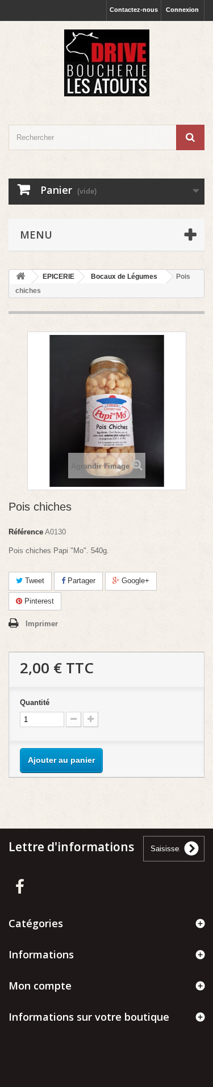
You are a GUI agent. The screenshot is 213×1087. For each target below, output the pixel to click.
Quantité (34, 702)
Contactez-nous (134, 9)
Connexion (182, 9)
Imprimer (42, 623)
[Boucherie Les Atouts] (106, 62)
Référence (26, 532)
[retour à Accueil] (20, 277)
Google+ (134, 580)
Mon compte (40, 985)
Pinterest (38, 601)
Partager (80, 580)
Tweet (33, 580)
